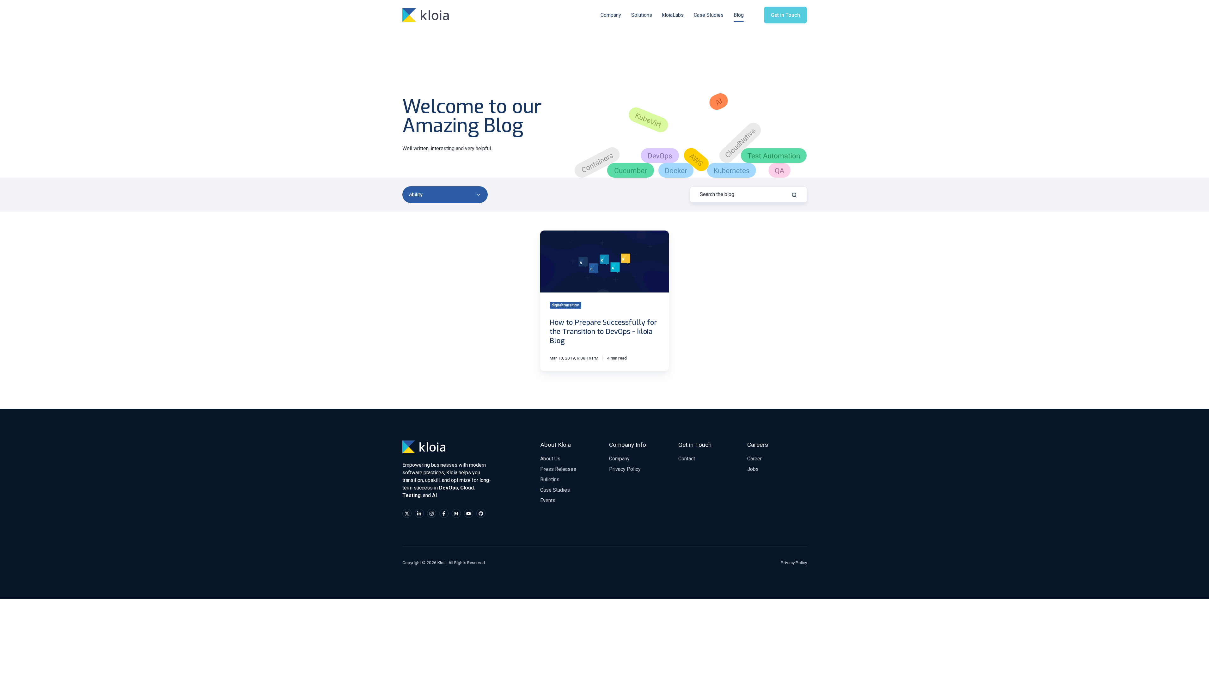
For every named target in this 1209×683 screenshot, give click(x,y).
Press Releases (558, 469)
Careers (757, 444)
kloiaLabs (673, 15)
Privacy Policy (625, 469)
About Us (550, 459)
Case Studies (709, 15)
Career (754, 459)
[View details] (407, 513)
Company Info (627, 444)
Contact (686, 459)
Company (611, 15)
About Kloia (555, 444)
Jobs (753, 469)
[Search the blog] (794, 195)
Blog (739, 15)
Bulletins (549, 480)
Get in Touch (785, 15)
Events (547, 500)
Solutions (641, 15)
